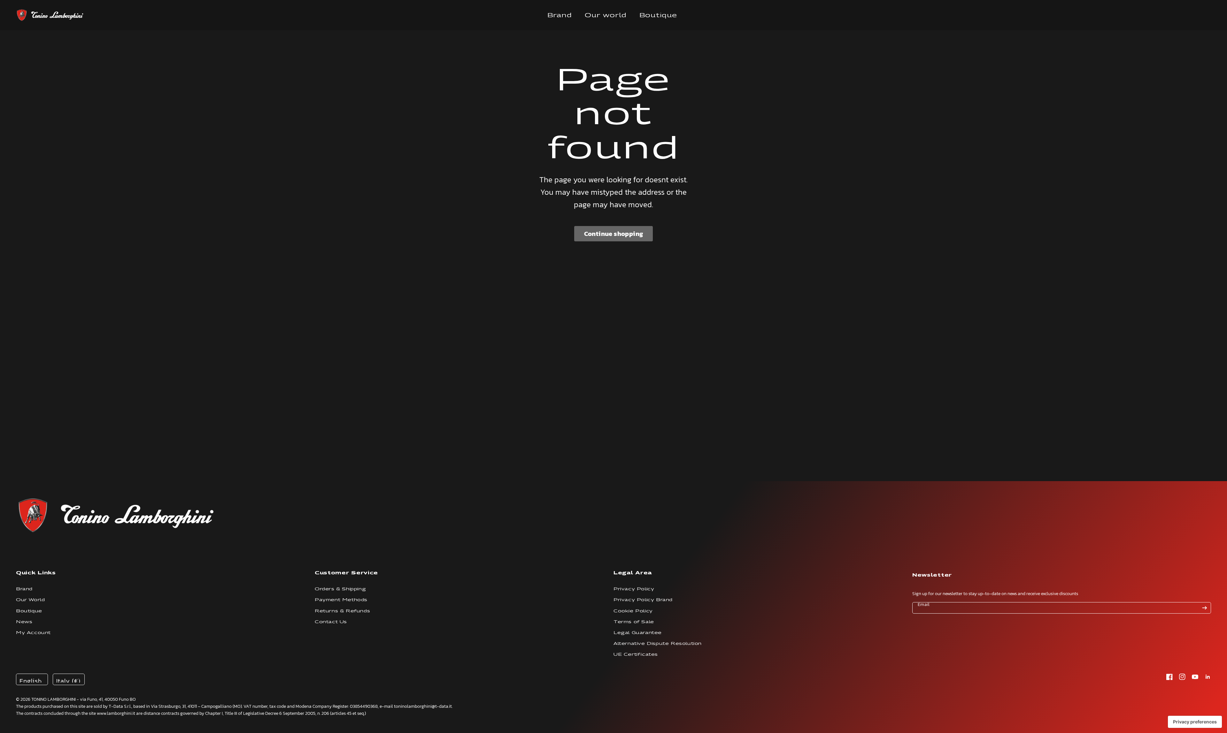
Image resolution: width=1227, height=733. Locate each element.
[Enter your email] (1204, 608)
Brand (559, 15)
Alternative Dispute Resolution (658, 643)
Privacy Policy (634, 588)
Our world (606, 15)
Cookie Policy (633, 610)
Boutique (658, 15)
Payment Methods (341, 599)
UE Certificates (636, 654)
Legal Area (633, 572)
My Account (33, 632)
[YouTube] (1195, 677)
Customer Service (346, 572)
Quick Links (36, 572)
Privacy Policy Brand (643, 599)
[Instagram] (1182, 677)
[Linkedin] (1208, 677)
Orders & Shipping (340, 588)
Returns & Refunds (342, 610)
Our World (30, 599)
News (24, 621)
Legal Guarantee (638, 632)
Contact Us (331, 621)
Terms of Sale (634, 621)
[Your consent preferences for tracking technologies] (1195, 722)
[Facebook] (1169, 677)
